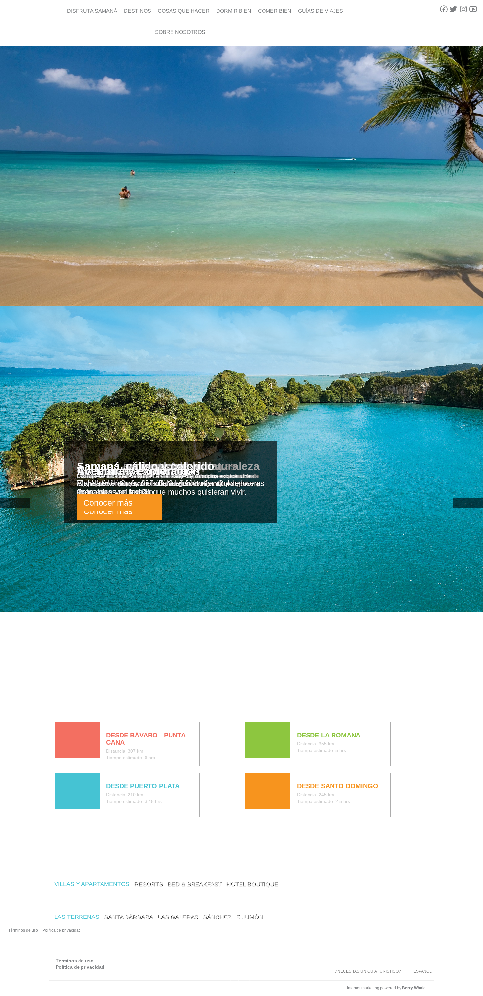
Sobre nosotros (180, 32)
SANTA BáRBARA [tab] (128, 917)
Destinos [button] (137, 11)
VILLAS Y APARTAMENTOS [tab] (91, 884)
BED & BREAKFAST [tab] (194, 884)
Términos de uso (23, 930)
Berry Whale (414, 988)
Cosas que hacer (184, 11)
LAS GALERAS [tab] (177, 917)
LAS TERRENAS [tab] (76, 917)
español (422, 971)
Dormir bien (233, 11)
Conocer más (108, 502)
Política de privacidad (61, 930)
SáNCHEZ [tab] (217, 917)
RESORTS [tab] (148, 884)
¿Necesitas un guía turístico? (368, 971)
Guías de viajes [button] (320, 11)
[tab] (59, 708)
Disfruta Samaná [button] (92, 11)
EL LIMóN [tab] (249, 917)
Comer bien (274, 11)
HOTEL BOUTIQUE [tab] (252, 884)
